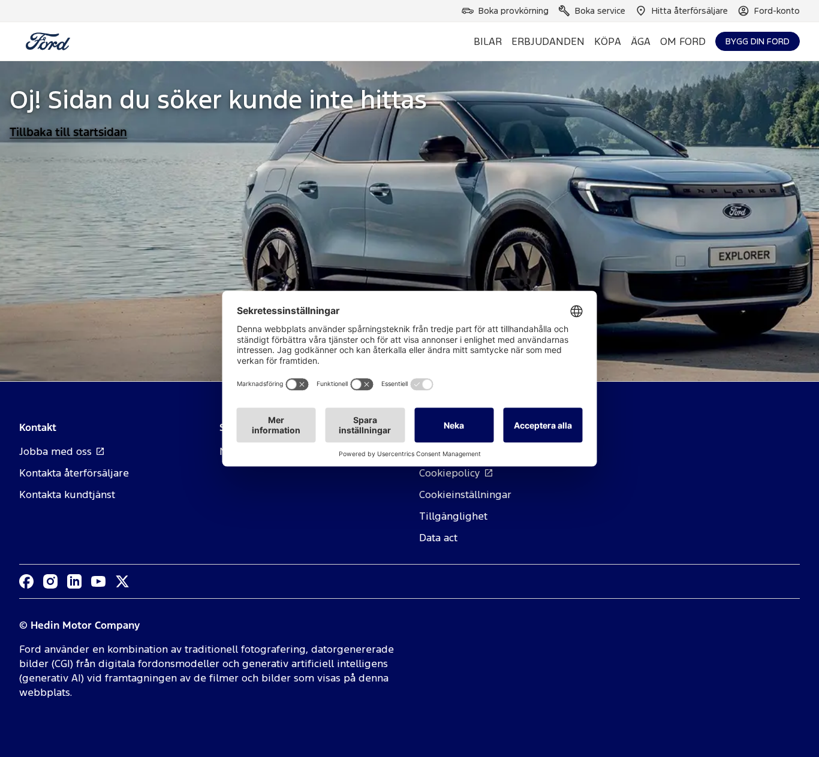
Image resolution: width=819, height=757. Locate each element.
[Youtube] (98, 581)
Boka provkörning (513, 10)
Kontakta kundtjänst (67, 494)
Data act (438, 537)
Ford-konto (777, 10)
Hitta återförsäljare (690, 10)
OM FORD (683, 41)
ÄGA (641, 41)
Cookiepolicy (449, 472)
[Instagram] (50, 581)
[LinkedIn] (74, 581)
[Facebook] (26, 581)
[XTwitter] (122, 581)
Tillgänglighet (453, 516)
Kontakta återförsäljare (74, 472)
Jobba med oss (55, 451)
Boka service (600, 10)
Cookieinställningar (465, 494)
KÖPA (607, 41)
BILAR (488, 41)
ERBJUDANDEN (548, 41)
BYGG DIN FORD (757, 41)
